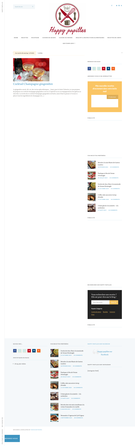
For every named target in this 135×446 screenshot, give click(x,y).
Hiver (92, 314)
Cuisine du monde (66, 37)
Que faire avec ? (69, 43)
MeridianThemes (36, 429)
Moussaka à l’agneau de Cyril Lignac (72, 416)
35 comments (114, 167)
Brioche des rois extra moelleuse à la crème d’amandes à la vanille (72, 406)
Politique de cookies (2, 436)
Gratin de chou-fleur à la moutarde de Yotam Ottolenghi (109, 185)
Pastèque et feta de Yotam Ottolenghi (106, 174)
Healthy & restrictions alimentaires (90, 37)
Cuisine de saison (49, 37)
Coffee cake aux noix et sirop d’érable (107, 196)
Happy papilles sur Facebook (99, 344)
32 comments (112, 210)
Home (16, 37)
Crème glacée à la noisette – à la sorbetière (108, 207)
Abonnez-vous (11, 438)
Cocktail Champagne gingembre (33, 84)
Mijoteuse (35, 37)
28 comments (78, 417)
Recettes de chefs (114, 37)
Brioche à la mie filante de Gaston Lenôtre (109, 164)
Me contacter (2, 422)
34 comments (115, 199)
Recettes (24, 37)
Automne (112, 312)
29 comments (76, 409)
